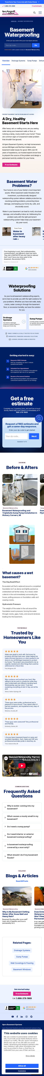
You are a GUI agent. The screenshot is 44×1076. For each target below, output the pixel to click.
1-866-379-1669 (9, 6)
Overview (6, 61)
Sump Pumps (32, 61)
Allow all (22, 1066)
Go (35, 45)
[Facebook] (17, 1017)
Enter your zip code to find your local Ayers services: (22, 40)
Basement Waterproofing (10, 508)
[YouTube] (13, 1016)
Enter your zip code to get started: (22, 430)
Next (34, 436)
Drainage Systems (18, 61)
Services (13, 21)
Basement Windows (22, 969)
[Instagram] (27, 1017)
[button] (20, 490)
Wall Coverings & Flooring (22, 963)
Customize (22, 1071)
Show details (30, 1056)
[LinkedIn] (22, 1017)
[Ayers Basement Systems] (10, 12)
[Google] (31, 1017)
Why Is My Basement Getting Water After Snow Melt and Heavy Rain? (17, 907)
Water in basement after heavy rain (15, 233)
